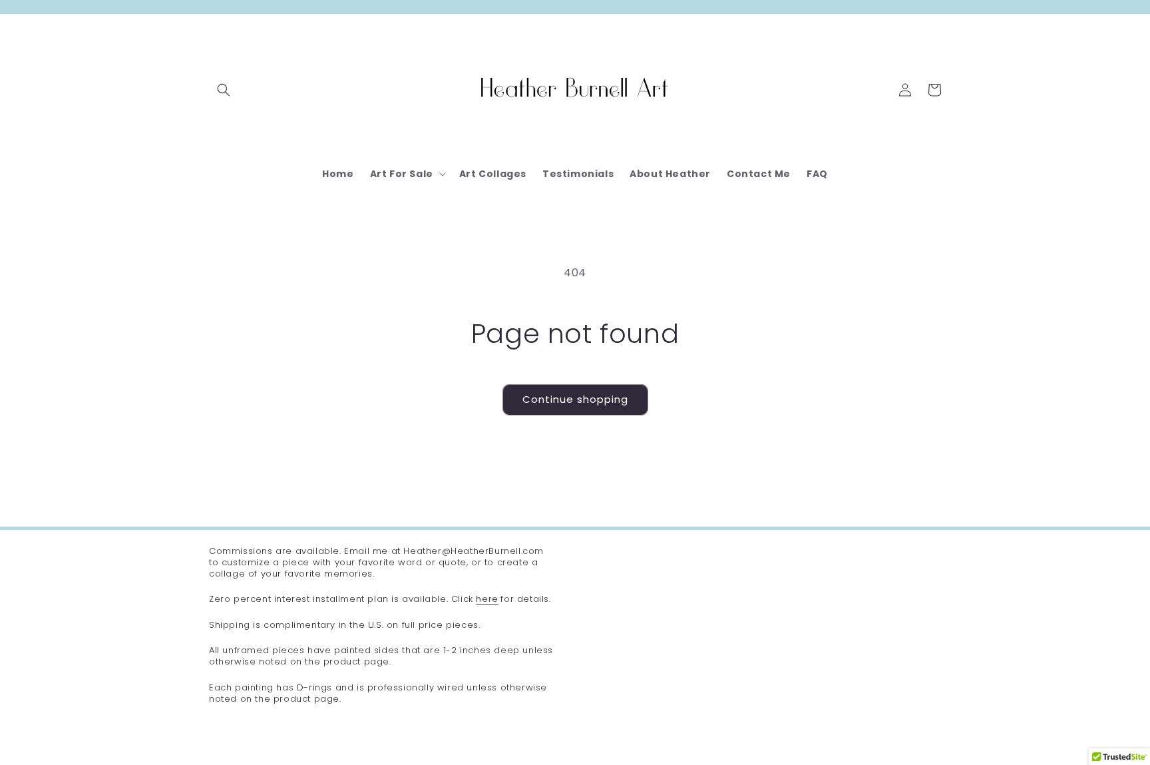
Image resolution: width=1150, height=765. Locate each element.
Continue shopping (575, 399)
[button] (223, 90)
